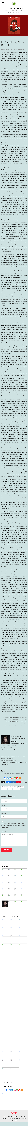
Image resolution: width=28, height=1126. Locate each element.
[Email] (15, 777)
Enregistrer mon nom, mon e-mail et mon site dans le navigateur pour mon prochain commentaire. (13, 825)
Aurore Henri (5, 786)
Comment (4, 831)
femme (9, 789)
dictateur (20, 786)
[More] (20, 777)
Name (3, 798)
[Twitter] (7, 777)
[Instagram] (12, 777)
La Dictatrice (16, 789)
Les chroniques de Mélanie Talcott (9, 49)
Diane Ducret (13, 786)
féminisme (4, 789)
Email (3, 806)
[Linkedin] (10, 777)
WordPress (13, 1120)
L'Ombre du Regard (14, 8)
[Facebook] (5, 777)
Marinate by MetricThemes (10, 1118)
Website (3, 813)
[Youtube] (17, 777)
